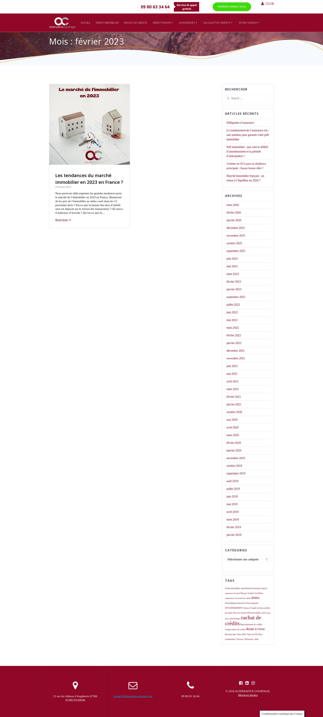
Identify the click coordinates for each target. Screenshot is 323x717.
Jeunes (246, 608)
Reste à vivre (255, 629)
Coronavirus (240, 598)
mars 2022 (233, 327)
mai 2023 (232, 266)
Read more (61, 219)
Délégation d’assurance (240, 122)
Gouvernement (251, 603)
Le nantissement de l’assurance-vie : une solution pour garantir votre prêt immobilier (248, 135)
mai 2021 (232, 373)
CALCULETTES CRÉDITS (216, 22)
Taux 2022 (241, 634)
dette (248, 598)
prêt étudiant (235, 619)
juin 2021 (232, 366)
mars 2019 (233, 519)
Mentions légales (248, 695)
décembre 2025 (236, 227)
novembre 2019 (236, 458)
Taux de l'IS (252, 634)
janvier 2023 (234, 289)
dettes (255, 598)
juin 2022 (232, 312)
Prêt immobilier (254, 613)
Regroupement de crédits (251, 624)
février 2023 (234, 281)
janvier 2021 (234, 404)
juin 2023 (232, 258)
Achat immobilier (232, 588)
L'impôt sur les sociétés (260, 608)
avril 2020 (233, 427)
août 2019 (232, 481)
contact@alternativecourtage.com (132, 696)
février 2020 (234, 442)
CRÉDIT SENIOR (162, 22)
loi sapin (228, 613)
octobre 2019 (234, 465)
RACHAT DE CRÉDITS (136, 22)
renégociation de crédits (235, 629)
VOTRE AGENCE (248, 22)
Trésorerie (248, 639)
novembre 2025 (236, 235)
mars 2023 (233, 273)
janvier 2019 (234, 534)
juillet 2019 (233, 488)
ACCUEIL (86, 22)
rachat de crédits (243, 620)
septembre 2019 (236, 473)
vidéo (256, 639)
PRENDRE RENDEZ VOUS (232, 6)
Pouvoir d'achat (240, 613)
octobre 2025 (234, 243)
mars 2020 (233, 435)
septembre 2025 (236, 250)
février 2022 (234, 335)
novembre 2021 (236, 358)
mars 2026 (233, 204)
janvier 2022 (234, 343)
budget (251, 593)
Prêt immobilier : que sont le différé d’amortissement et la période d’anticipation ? (247, 151)
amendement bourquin (251, 588)
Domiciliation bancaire (235, 603)
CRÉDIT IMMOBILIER (107, 22)
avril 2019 (233, 511)
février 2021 (234, 396)
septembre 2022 (236, 297)
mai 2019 (232, 504)
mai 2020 (232, 419)
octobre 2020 (234, 412)
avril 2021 (233, 381)
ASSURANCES (187, 22)
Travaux (240, 639)
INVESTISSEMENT (234, 608)
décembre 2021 (236, 350)
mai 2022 (232, 320)
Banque (244, 593)
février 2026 (234, 212)
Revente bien (230, 634)
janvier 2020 (234, 450)
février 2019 (234, 527)
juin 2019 (232, 496)
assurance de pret (232, 593)
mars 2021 (233, 389)
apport (264, 588)
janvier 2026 (234, 220)
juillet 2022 (233, 304)
